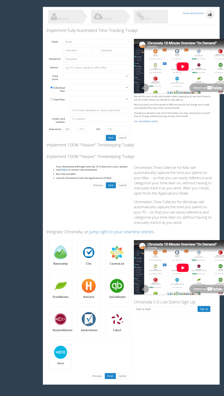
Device (54, 67)
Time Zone (55, 77)
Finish (110, 376)
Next (111, 137)
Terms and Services (193, 13)
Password (54, 58)
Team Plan (59, 99)
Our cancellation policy (146, 121)
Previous (98, 185)
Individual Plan (59, 89)
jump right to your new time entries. (122, 232)
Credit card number (58, 120)
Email (55, 41)
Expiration (55, 129)
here (64, 169)
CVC (98, 129)
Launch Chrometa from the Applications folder (84, 178)
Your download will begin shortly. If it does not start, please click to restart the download (91, 168)
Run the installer (66, 173)
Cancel (122, 137)
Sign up (204, 309)
